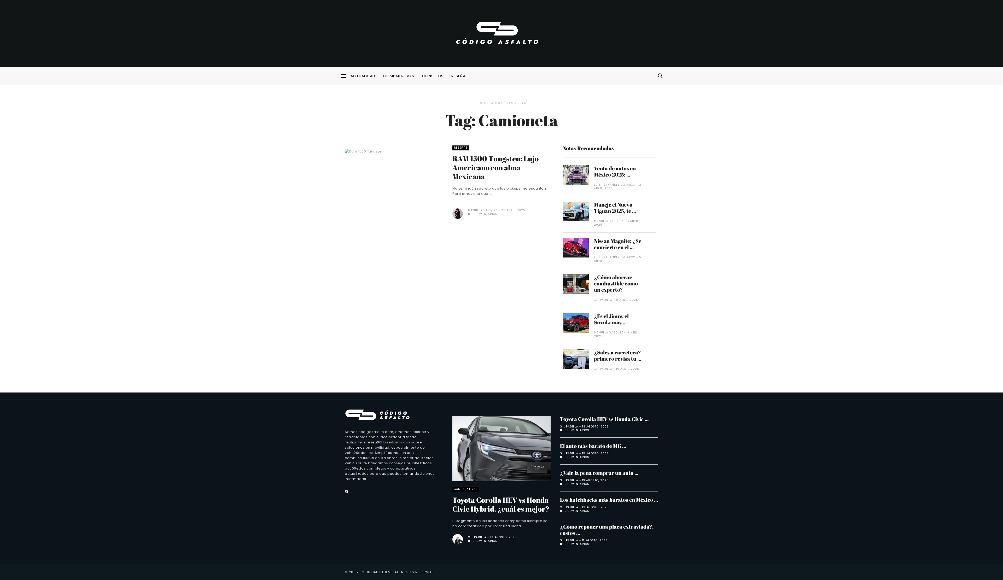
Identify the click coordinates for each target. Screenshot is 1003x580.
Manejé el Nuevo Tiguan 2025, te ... (615, 207)
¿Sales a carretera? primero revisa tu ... (617, 355)
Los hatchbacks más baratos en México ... (609, 499)
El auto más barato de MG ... (593, 445)
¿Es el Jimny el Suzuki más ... (611, 319)
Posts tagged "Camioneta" (502, 103)
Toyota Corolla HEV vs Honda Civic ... (604, 419)
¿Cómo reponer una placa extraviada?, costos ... (607, 529)
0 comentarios (484, 214)
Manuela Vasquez (482, 210)
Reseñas (459, 76)
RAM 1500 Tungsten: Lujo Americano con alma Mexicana (495, 167)
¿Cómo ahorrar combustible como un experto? (616, 283)
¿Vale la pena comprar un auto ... (599, 472)
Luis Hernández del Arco (614, 185)
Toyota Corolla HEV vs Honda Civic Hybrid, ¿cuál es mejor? (500, 504)
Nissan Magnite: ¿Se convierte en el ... (617, 244)
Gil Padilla (603, 300)
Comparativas (398, 76)
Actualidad (363, 76)
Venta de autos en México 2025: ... (615, 171)
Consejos (433, 76)
